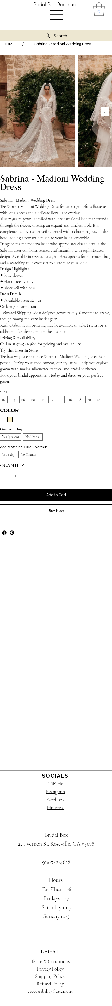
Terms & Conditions (50, 961)
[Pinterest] (12, 532)
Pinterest (55, 807)
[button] (99, 9)
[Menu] (56, 14)
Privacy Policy (50, 969)
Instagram (55, 792)
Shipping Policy (50, 976)
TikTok (55, 784)
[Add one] (26, 476)
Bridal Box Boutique (55, 4)
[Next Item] (105, 111)
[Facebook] (4, 532)
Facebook (55, 800)
